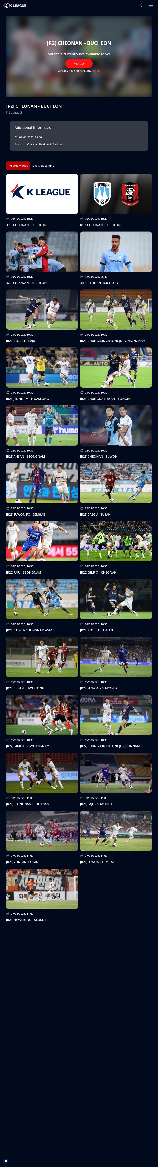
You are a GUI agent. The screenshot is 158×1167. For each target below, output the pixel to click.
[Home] (14, 5)
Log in (96, 71)
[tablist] (31, 165)
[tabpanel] (79, 549)
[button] (142, 5)
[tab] (18, 165)
